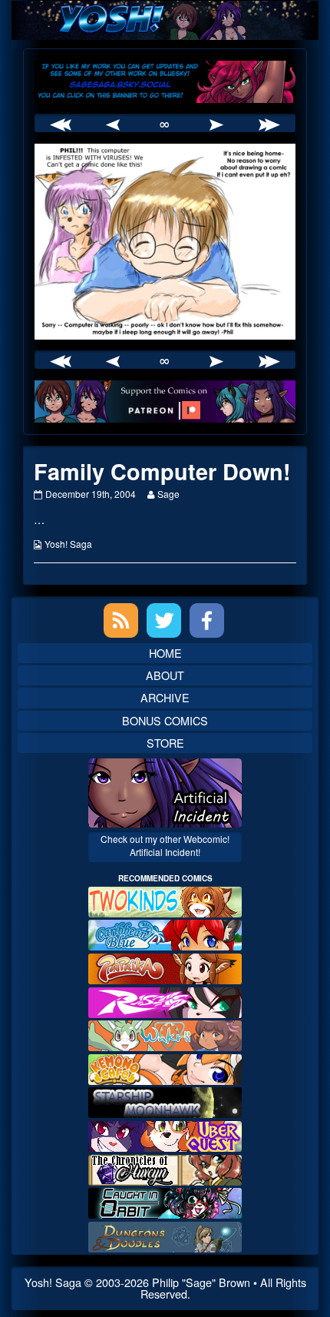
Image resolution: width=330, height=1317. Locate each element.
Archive (165, 697)
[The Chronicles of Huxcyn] (165, 1167)
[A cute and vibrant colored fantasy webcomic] (165, 1034)
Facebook (207, 620)
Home (165, 653)
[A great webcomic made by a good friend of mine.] (165, 900)
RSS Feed (121, 620)
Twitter (164, 620)
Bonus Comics (165, 720)
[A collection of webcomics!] (165, 1068)
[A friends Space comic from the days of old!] (165, 1101)
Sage (168, 493)
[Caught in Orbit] (165, 1201)
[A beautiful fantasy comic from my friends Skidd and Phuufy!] (165, 1134)
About (165, 675)
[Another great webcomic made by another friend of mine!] (165, 933)
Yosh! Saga (68, 543)
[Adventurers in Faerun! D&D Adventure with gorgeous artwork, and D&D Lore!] (165, 1235)
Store (165, 743)
